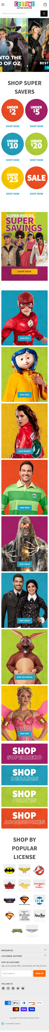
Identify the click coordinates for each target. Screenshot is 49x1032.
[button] (2, 1023)
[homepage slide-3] (24, 45)
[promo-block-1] (24, 755)
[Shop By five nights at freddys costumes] (39, 885)
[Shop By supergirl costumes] (24, 901)
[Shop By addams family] (39, 916)
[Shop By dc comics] (39, 901)
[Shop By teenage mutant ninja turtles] (17, 931)
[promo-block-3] (24, 798)
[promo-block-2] (24, 777)
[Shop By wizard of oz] (24, 885)
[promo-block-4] (24, 820)
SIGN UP (39, 973)
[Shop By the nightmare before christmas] (24, 916)
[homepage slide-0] (24, 246)
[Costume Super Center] (24, 5)
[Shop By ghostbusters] (39, 870)
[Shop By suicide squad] (9, 885)
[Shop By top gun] (32, 931)
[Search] (44, 13)
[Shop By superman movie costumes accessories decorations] (9, 916)
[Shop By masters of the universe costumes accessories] (9, 901)
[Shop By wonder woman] (24, 870)
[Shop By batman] (9, 870)
